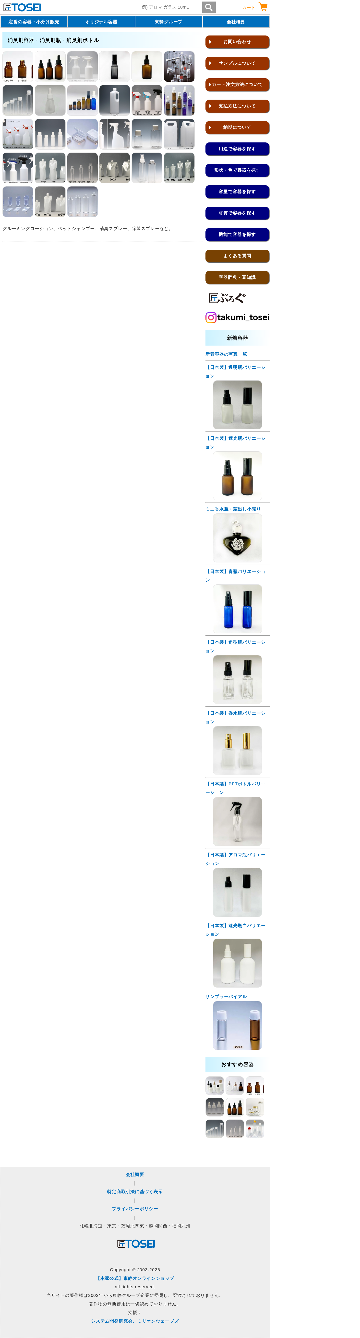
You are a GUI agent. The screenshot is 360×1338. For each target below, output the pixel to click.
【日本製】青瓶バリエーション (235, 575)
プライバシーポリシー (135, 1208)
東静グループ (168, 21)
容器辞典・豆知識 (237, 277)
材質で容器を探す (237, 212)
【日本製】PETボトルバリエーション (235, 788)
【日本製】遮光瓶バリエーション (235, 442)
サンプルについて (237, 63)
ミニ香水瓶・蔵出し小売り (233, 509)
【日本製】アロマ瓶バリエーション (235, 859)
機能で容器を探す (237, 234)
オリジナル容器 (101, 21)
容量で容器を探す (237, 191)
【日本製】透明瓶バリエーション (235, 371)
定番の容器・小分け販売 (34, 21)
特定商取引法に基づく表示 (135, 1191)
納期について (237, 127)
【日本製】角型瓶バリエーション (235, 646)
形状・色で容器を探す (237, 170)
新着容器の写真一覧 (226, 354)
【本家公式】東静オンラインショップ (135, 1278)
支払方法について (237, 106)
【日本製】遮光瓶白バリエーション (235, 930)
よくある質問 (237, 255)
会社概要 (236, 21)
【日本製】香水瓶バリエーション (235, 717)
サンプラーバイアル (226, 996)
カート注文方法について (237, 84)
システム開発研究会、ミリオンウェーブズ (135, 1321)
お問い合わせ (237, 41)
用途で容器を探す (237, 148)
